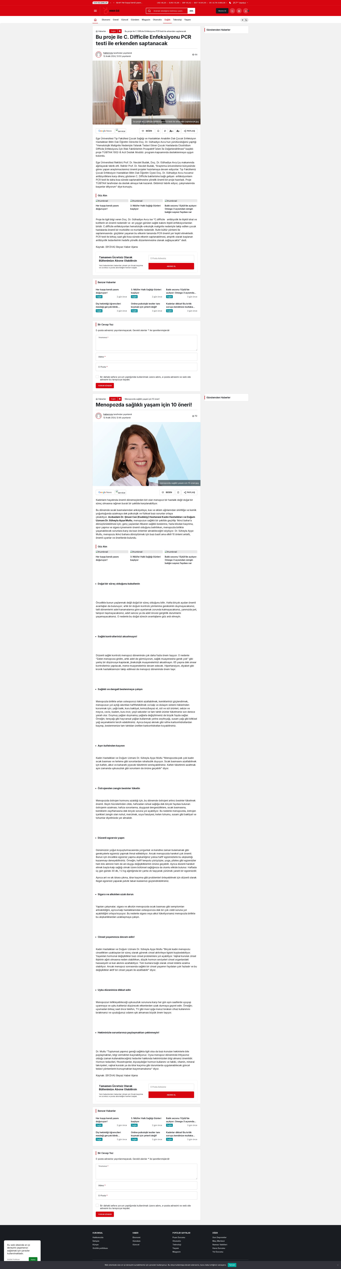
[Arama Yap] (232, 10)
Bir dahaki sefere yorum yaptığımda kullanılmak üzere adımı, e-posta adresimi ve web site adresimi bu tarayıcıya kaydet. (145, 378)
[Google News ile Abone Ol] (105, 130)
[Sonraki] (113, 2)
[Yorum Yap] (165, 131)
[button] (239, 10)
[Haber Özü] (112, 10)
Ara (191, 11)
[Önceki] (110, 2)
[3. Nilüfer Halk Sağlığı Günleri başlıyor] (146, 206)
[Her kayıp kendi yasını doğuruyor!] (112, 206)
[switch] (244, 19)
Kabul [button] (33, 1260)
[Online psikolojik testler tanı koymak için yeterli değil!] (146, 306)
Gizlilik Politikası (13, 1259)
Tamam (232, 1265)
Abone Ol (222, 11)
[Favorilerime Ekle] (158, 131)
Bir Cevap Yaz (105, 324)
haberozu (108, 53)
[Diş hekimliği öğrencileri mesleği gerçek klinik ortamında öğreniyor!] (111, 306)
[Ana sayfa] (95, 19)
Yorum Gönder (105, 386)
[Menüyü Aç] (95, 10)
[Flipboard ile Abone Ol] (120, 130)
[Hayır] (337, 1265)
